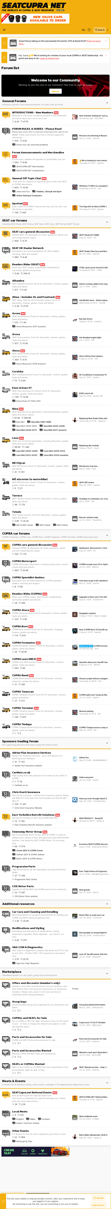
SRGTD (97, 665)
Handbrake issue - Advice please (94, 300)
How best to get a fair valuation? (93, 580)
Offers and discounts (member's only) (36, 983)
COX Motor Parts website (26, 896)
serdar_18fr (98, 396)
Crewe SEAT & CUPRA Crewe (29, 850)
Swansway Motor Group (27, 832)
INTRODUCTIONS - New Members (32, 112)
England (20, 1119)
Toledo (16, 512)
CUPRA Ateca (20, 610)
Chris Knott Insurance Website (28, 808)
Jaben (94, 286)
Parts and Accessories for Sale (32, 1037)
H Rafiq (95, 1119)
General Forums (14, 101)
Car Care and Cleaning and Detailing (35, 912)
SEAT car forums (14, 220)
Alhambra (18, 281)
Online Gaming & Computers (29, 195)
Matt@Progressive (100, 874)
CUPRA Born (20, 626)
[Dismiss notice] (105, 41)
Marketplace (11, 971)
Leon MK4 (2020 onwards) (56, 455)
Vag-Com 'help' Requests (27, 963)
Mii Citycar (18, 463)
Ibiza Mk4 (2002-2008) (54, 426)
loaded (96, 377)
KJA (96, 648)
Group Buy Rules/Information (92, 1005)
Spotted (17, 203)
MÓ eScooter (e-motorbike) (30, 479)
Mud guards (84, 890)
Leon (15, 438)
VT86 (99, 270)
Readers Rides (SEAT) (26, 264)
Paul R (95, 892)
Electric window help (88, 517)
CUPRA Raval (20, 675)
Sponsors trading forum (20, 741)
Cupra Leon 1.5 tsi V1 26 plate (92, 1022)
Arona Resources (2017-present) (31, 326)
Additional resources (18, 903)
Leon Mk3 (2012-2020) (26, 455)
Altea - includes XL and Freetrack (33, 297)
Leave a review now (49, 58)
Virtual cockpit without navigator (93, 678)
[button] (4, 29)
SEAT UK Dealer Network (28, 248)
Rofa (94, 469)
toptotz (96, 583)
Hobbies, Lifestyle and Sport (49, 191)
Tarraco (17, 495)
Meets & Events (13, 1081)
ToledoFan (97, 520)
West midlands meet (88, 1116)
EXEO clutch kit (86, 393)
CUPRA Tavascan (23, 692)
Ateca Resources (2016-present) (31, 364)
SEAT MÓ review (86, 482)
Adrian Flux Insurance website (28, 765)
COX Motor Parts (23, 886)
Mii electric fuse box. (88, 466)
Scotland (46, 1119)
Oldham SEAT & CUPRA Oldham (30, 854)
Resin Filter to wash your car (91, 915)
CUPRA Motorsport (24, 561)
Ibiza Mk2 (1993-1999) (41, 422)
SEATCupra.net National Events (32, 1092)
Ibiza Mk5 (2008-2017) (26, 430)
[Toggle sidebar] (108, 30)
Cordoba (17, 371)
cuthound (97, 917)
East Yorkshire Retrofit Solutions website (33, 825)
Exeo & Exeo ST (22, 388)
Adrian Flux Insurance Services (31, 753)
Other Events (20, 1131)
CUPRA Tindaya (22, 724)
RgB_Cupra (97, 1025)
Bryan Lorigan (100, 616)
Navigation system (87, 613)
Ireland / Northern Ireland (27, 1123)
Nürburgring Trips (24, 1141)
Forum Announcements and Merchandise (38, 152)
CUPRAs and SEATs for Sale (29, 1018)
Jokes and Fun (23, 191)
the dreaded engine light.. (90, 337)
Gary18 (96, 138)
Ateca (16, 350)
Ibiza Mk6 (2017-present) (55, 430)
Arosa (16, 334)
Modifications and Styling (28, 928)
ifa (94, 550)
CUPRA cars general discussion (32, 545)
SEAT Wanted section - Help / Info (94, 1067)
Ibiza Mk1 (20, 422)
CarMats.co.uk (21, 772)
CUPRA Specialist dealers (28, 577)
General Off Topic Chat (26, 178)
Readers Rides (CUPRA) (27, 594)
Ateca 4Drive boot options (91, 356)
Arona (16, 313)
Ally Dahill (99, 118)
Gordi (96, 448)
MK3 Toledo (45, 525)
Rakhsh (95, 567)
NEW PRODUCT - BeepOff (91, 818)
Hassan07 (96, 957)
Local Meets (20, 1111)
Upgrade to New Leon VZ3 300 (93, 597)
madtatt (97, 632)
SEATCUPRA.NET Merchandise (30, 166)
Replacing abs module (89, 445)
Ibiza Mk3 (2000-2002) (26, 426)
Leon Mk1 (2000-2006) (27, 451)
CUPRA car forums (16, 533)
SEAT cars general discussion (31, 232)
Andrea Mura (99, 935)
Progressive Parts (23, 866)
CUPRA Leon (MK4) (24, 659)
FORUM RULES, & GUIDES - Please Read (36, 129)
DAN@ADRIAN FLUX (102, 760)
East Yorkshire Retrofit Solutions (33, 815)
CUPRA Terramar (22, 708)
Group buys (19, 1002)
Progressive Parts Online (26, 879)
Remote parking (86, 711)
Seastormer (98, 599)
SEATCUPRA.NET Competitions (30, 170)
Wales (32, 1119)
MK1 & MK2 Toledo (24, 525)
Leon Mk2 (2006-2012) (54, 451)
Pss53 (95, 780)
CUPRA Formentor (23, 643)
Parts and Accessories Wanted (31, 1050)
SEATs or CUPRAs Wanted (28, 1064)
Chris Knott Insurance (26, 792)
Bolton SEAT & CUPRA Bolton (29, 858)
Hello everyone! (86, 777)
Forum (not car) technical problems (32, 145)
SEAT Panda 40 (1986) (89, 235)
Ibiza (15, 409)
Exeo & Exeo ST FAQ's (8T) (28, 401)
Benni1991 (96, 1055)
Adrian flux (84, 757)
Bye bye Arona (85, 319)
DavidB (102, 303)
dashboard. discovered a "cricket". (94, 548)
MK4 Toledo (62, 525)
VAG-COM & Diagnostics (27, 947)
